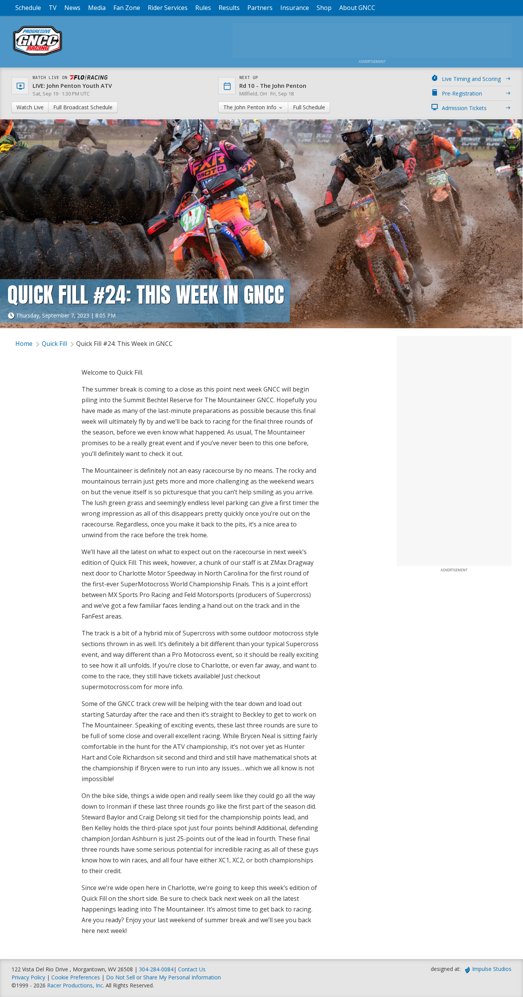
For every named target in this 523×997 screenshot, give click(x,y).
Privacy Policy (28, 977)
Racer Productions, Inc (75, 985)
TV (53, 7)
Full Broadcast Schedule (83, 107)
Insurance (294, 7)
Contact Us (192, 969)
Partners (260, 7)
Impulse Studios (492, 968)
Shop (324, 7)
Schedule (28, 7)
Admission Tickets (464, 108)
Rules (203, 7)
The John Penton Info (250, 107)
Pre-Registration (462, 93)
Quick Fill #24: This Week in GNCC (124, 343)
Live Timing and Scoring (471, 78)
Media (97, 7)
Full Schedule (309, 107)
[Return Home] (37, 55)
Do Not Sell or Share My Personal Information (163, 977)
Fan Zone (126, 7)
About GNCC (357, 7)
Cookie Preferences (76, 977)
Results (229, 7)
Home (24, 343)
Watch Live (30, 107)
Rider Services (168, 7)
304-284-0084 (156, 969)
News (72, 7)
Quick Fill (54, 343)
